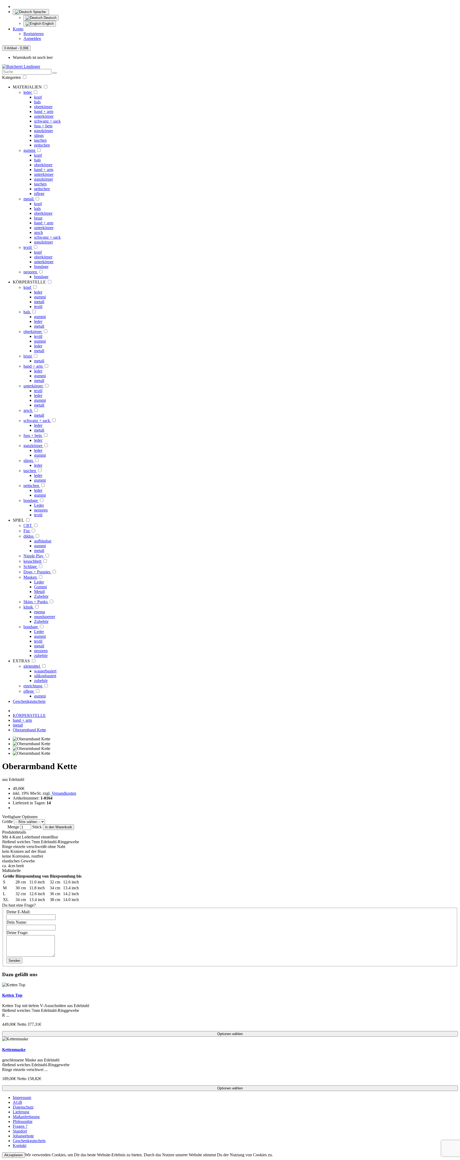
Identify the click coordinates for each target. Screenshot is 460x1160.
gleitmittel (32, 666)
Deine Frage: (17, 932)
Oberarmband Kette (29, 730)
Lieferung (21, 1112)
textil (28, 247)
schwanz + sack (47, 121)
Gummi (40, 587)
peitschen (42, 145)
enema (39, 612)
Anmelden (32, 38)
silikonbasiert (45, 676)
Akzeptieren (13, 1155)
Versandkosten (63, 793)
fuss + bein (43, 126)
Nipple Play (33, 556)
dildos (29, 536)
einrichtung (33, 686)
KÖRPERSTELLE (29, 715)
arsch (38, 232)
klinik (28, 607)
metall (29, 199)
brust (38, 218)
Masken (30, 577)
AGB (17, 1102)
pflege (39, 193)
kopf (38, 97)
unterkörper (44, 116)
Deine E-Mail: (18, 912)
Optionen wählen (230, 1034)
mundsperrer (44, 616)
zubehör (41, 655)
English (47, 24)
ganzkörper (43, 130)
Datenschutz (23, 1107)
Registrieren (33, 33)
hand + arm (43, 111)
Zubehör (41, 596)
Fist (27, 531)
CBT (28, 525)
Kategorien (12, 77)
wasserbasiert (45, 671)
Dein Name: (16, 922)
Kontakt (19, 1145)
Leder (39, 505)
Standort (20, 1131)
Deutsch (49, 18)
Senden (14, 961)
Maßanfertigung (26, 1116)
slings (39, 135)
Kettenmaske (14, 1049)
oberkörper (43, 106)
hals (37, 102)
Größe (7, 821)
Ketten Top (12, 995)
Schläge (30, 566)
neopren (30, 272)
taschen (40, 140)
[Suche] (54, 73)
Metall (39, 591)
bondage (41, 266)
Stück (37, 827)
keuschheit (32, 561)
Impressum (22, 1097)
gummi (29, 150)
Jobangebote (23, 1136)
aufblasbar (42, 541)
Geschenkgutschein (29, 701)
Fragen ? (20, 1126)
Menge (13, 827)
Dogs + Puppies (37, 572)
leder (28, 92)
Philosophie (22, 1121)
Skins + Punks (36, 601)
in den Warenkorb (58, 827)
